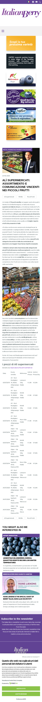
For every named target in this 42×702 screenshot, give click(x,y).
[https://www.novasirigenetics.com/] (21, 45)
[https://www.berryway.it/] (21, 98)
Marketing (12, 150)
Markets (20, 150)
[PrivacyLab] (13, 683)
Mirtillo (21, 197)
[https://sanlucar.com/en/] (21, 116)
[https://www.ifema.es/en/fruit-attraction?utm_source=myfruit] (21, 134)
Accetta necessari (21, 694)
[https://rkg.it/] (21, 81)
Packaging (27, 150)
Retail (5, 150)
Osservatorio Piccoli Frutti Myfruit (21, 368)
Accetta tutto (21, 688)
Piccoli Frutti (31, 197)
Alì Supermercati (9, 197)
